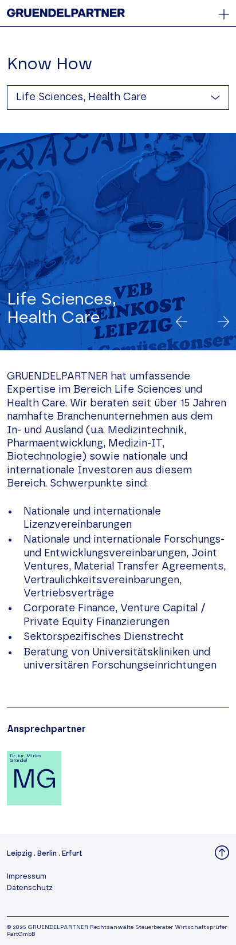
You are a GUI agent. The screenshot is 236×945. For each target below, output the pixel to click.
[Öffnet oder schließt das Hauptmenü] (224, 14)
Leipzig (19, 853)
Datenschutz (30, 888)
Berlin (47, 853)
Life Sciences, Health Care (81, 97)
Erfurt (72, 853)
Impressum (26, 876)
